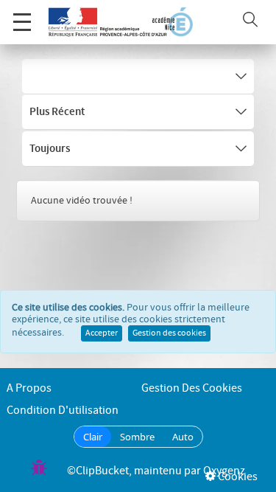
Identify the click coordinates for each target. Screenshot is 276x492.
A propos (29, 388)
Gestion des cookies (169, 333)
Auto (183, 436)
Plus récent (57, 112)
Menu (22, 22)
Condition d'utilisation (62, 410)
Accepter (101, 333)
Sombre (137, 436)
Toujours (49, 149)
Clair (92, 436)
